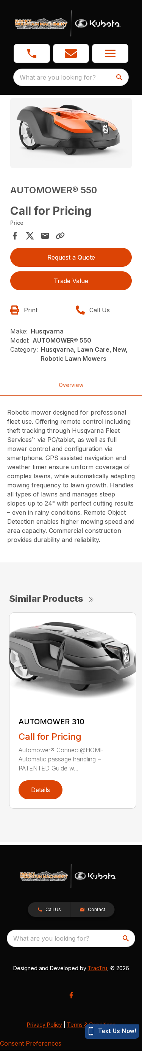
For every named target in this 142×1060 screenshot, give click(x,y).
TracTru (97, 968)
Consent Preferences (30, 1043)
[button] (32, 53)
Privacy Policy (44, 1024)
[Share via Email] (45, 235)
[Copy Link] (60, 235)
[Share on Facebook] (14, 235)
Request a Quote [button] (71, 257)
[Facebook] (71, 995)
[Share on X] (29, 235)
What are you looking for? (58, 77)
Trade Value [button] (71, 281)
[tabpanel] (71, 134)
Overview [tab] (71, 385)
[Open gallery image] (71, 133)
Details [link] (40, 790)
